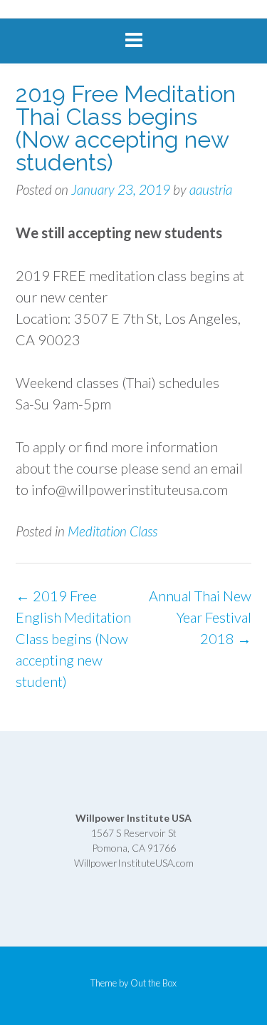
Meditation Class (112, 531)
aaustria (210, 189)
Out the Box (153, 983)
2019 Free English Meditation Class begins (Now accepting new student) (73, 638)
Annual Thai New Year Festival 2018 (200, 617)
